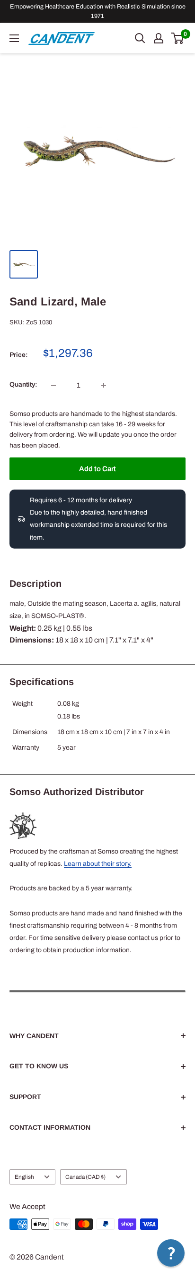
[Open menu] (14, 38)
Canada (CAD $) (85, 1177)
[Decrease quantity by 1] (53, 385)
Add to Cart (97, 469)
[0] (178, 38)
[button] (171, 1253)
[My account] (158, 38)
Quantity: (23, 384)
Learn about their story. (98, 863)
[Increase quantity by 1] (104, 385)
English (24, 1177)
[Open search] (140, 38)
